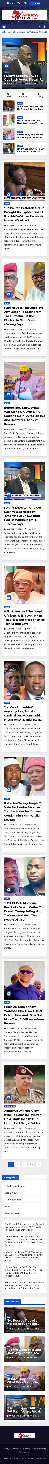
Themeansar (24, 1452)
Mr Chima (32, 84)
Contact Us (41, 1458)
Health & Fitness (13, 1199)
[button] (40, 26)
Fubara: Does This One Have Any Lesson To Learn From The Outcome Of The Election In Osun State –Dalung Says (23, 316)
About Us (14, 1458)
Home (6, 1458)
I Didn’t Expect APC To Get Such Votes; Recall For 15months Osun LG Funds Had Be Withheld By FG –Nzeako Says (22, 516)
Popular (23, 96)
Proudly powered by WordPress (16, 1449)
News (7, 72)
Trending (38, 96)
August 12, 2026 (15, 1028)
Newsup (40, 1449)
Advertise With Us (27, 1458)
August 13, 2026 (15, 84)
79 (31, 1164)
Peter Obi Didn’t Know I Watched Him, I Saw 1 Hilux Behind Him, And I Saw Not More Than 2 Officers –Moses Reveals (24, 1015)
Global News (10, 1106)
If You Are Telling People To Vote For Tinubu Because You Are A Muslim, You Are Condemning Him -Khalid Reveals (23, 811)
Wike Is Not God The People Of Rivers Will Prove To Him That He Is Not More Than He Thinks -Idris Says (24, 1285)
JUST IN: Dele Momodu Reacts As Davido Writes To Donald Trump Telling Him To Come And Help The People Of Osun (23, 911)
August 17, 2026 (15, 225)
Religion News (12, 1213)
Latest (9, 96)
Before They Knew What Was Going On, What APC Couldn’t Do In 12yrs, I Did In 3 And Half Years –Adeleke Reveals (24, 416)
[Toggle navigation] (22, 27)
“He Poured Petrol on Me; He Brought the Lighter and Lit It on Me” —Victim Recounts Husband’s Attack (24, 1227)
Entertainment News (15, 1186)
